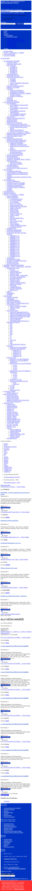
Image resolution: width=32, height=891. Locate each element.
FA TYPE (6, 448)
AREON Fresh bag (12, 406)
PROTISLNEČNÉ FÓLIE (17, 218)
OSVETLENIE (8, 296)
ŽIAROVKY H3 (17, 355)
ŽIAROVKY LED (11, 357)
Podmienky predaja (10, 37)
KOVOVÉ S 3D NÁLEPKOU (17, 277)
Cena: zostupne (5, 633)
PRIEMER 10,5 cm (15, 256)
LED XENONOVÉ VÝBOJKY (18, 344)
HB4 (11, 343)
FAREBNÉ (13, 80)
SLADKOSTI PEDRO (9, 391)
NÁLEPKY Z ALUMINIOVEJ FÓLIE (16, 261)
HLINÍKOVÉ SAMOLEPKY (14, 230)
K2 (4, 455)
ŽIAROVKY (10, 346)
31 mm (15, 365)
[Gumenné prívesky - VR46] (12, 482)
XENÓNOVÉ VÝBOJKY (13, 322)
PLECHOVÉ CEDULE (10, 193)
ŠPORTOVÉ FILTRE (12, 396)
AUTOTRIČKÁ (11, 117)
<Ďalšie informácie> (19, 889)
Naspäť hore (5, 795)
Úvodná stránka (5, 58)
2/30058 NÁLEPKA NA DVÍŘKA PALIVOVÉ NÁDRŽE (14, 776)
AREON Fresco (11, 404)
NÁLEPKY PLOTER (12, 262)
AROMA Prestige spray (13, 421)
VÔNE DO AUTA (8, 403)
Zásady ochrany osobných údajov (16, 39)
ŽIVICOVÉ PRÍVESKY (16, 288)
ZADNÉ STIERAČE (15, 95)
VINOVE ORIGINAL (15, 429)
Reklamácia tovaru (12, 47)
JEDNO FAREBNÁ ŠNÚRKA (18, 283)
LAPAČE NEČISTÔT (12, 74)
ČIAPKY (9, 291)
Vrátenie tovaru (11, 45)
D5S (11, 332)
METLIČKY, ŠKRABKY (16, 164)
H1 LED (12, 388)
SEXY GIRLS (13, 222)
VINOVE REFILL (14, 432)
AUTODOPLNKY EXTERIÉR (12, 61)
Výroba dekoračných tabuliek (12, 808)
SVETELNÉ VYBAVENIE (14, 302)
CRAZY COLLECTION (16, 205)
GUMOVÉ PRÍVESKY (16, 272)
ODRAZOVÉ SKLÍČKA (16, 318)
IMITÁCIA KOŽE (14, 274)
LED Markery (10, 299)
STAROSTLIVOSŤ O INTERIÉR (16, 184)
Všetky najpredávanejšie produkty (11, 614)
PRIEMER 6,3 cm (15, 243)
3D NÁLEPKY (11, 258)
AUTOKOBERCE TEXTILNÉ (18, 114)
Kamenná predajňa (9, 817)
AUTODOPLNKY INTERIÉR (11, 102)
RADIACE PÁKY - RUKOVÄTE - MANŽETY (19, 133)
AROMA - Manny (12, 416)
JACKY (6, 452)
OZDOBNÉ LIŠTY (12, 100)
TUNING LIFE (7, 470)
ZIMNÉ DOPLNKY (12, 161)
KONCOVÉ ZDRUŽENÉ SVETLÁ (19, 312)
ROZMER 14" (13, 68)
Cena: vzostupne (26, 631)
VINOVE (9, 428)
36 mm (15, 366)
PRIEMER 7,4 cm (14, 250)
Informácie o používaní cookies (16, 41)
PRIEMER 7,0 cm (14, 247)
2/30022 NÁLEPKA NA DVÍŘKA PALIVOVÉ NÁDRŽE (15, 724)
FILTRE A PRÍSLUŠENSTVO (15, 155)
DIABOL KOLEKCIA (15, 208)
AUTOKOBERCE (11, 103)
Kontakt (3, 1)
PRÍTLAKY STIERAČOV (16, 90)
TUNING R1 (7, 472)
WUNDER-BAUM (12, 438)
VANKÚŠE (10, 294)
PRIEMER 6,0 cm (15, 240)
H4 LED (12, 387)
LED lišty (12, 309)
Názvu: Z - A (18, 631)
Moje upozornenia (9, 847)
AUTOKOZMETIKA (9, 180)
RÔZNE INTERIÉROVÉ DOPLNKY (16, 134)
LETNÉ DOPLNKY (12, 120)
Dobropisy (7, 844)
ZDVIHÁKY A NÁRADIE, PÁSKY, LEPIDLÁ (18, 159)
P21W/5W (16, 384)
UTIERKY (9, 189)
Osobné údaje (8, 839)
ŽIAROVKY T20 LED (16, 379)
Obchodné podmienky (13, 38)
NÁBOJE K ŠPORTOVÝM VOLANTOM (18, 400)
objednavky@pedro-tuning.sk (10, 3)
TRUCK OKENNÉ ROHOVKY (18, 225)
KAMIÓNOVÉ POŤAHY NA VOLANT (20, 125)
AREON (6, 444)
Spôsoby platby (11, 44)
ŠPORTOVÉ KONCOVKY (14, 401)
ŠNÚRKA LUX (14, 290)
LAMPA (6, 457)
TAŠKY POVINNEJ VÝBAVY (15, 136)
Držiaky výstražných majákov (18, 306)
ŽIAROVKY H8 (17, 356)
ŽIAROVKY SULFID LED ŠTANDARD (20, 363)
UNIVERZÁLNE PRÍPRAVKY (15, 186)
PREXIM (6, 466)
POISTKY (12, 149)
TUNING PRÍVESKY (15, 287)
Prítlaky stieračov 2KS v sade (9, 568)
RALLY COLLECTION (16, 221)
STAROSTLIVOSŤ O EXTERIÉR (16, 183)
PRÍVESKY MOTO (15, 281)
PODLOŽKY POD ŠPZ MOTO (15, 86)
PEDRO (6, 463)
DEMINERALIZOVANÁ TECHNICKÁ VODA (19, 177)
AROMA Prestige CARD (13, 419)
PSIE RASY (13, 219)
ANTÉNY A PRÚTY (12, 62)
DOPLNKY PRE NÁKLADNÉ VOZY (17, 140)
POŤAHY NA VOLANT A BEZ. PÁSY (17, 124)
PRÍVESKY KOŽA (15, 280)
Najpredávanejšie (5, 485)
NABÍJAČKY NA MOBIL (16, 143)
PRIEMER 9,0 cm (15, 255)
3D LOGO (13, 78)
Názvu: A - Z (4, 630)
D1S (11, 325)
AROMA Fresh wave (12, 415)
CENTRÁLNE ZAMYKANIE (14, 139)
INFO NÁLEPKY (14, 212)
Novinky (6, 34)
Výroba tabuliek (8, 35)
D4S (11, 331)
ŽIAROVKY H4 (17, 352)
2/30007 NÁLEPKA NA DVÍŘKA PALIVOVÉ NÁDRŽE (14, 672)
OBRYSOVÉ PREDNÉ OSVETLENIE (20, 315)
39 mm (15, 368)
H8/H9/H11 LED (15, 390)
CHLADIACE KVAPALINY (14, 171)
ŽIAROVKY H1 (17, 353)
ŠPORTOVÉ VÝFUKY (13, 399)
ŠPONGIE (9, 190)
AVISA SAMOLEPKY (12, 197)
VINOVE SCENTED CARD (17, 434)
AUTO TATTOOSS (15, 203)
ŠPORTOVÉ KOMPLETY (17, 130)
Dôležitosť (4, 631)
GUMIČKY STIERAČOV (16, 96)
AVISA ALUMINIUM (12, 196)
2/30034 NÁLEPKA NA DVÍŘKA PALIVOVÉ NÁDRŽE (15, 750)
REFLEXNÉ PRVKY (12, 156)
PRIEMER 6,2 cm (15, 241)
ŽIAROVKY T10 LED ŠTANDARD (19, 359)
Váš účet (3, 835)
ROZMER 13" (13, 67)
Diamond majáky (15, 308)
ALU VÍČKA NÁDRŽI (15, 200)
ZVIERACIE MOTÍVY (16, 227)
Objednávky (7, 842)
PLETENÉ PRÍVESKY (16, 278)
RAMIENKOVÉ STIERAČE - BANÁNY (20, 93)
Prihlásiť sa (7, 5)
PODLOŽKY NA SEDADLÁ (14, 122)
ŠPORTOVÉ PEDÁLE (13, 397)
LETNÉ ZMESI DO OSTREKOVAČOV (17, 172)
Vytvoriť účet (7, 7)
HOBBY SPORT (14, 211)
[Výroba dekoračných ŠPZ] (12, 477)
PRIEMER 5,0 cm (15, 236)
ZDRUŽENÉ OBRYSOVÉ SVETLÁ (19, 321)
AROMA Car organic (12, 413)
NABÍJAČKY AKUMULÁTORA (18, 145)
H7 (11, 338)
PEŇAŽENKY (10, 293)
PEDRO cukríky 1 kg (12, 393)
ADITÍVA (9, 175)
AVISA (5, 445)
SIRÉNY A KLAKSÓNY (13, 87)
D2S (11, 328)
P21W (14, 382)
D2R (11, 327)
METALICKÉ (13, 84)
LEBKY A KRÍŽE (14, 215)
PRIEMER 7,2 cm (14, 249)
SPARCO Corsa (11, 426)
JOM (5, 454)
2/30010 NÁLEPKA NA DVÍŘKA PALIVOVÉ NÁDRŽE (14, 698)
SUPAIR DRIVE (8, 467)
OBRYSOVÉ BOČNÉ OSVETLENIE (20, 313)
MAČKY (12, 216)
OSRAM (6, 461)
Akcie (5, 32)
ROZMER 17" (13, 73)
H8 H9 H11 (13, 340)
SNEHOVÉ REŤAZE (15, 162)
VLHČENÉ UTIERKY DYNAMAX (16, 187)
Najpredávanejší (8, 812)
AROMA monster (12, 418)
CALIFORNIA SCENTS (13, 422)
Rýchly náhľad (20, 487)
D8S (11, 334)
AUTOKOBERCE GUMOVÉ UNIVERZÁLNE (17, 111)
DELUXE (12, 269)
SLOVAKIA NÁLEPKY (13, 263)
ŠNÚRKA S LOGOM (15, 284)
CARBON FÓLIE (11, 228)
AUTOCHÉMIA (8, 169)
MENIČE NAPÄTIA (12, 121)
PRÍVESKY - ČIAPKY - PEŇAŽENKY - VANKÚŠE (17, 266)
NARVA (6, 460)
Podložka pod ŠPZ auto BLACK (9, 520)
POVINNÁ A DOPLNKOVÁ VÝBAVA (14, 265)
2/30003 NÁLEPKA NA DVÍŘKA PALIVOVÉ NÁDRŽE (14, 646)
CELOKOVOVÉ (14, 271)
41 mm (15, 369)
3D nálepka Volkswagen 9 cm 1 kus (11, 543)
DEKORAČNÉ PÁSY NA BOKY (18, 206)
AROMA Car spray (12, 412)
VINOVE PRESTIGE (15, 431)
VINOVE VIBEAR (14, 437)
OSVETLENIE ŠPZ (15, 319)
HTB (5, 451)
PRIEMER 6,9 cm (15, 246)
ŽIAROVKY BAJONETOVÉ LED (19, 381)
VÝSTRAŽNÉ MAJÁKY (13, 305)
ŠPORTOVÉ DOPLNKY (10, 394)
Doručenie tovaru (12, 42)
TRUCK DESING (14, 224)
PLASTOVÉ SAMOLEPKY (14, 231)
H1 (10, 335)
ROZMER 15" (13, 70)
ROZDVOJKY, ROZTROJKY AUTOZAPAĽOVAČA (18, 151)
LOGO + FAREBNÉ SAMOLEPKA (19, 83)
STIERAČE (10, 89)
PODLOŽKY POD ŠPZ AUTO (15, 77)
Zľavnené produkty (9, 809)
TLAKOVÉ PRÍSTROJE (13, 158)
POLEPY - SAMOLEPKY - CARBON (14, 194)
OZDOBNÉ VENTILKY (13, 76)
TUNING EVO (7, 469)
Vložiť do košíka (5, 507)
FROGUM (6, 449)
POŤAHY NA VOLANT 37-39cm (19, 131)
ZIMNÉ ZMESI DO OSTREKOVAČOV (17, 174)
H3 (11, 337)
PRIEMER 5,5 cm (14, 237)
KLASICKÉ (13, 81)
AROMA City (10, 410)
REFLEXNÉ (13, 285)
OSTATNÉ (10, 99)
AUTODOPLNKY (8, 137)
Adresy (6, 845)
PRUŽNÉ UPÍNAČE (12, 165)
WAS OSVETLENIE (12, 310)
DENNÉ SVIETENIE (12, 297)
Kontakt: (3, 849)
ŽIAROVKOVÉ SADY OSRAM (18, 347)
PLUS (5, 464)
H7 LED (12, 385)
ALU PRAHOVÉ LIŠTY (16, 199)
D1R (11, 324)
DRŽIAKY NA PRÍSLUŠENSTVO (16, 118)
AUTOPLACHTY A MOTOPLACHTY (17, 168)
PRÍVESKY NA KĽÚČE (13, 268)
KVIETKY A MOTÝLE (16, 214)
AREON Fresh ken (12, 407)
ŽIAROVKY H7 (17, 350)
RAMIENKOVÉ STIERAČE (17, 92)
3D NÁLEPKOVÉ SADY (13, 259)
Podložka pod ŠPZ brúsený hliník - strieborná (13, 596)
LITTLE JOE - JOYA (12, 424)
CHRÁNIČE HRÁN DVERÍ (14, 64)
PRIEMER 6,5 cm (15, 244)
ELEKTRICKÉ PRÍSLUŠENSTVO (16, 142)
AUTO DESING (14, 202)
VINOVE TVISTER (15, 435)
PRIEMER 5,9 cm (15, 239)
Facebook (6, 801)
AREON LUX (10, 409)
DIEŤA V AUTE (14, 209)
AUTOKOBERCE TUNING (17, 115)
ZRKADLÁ (10, 98)
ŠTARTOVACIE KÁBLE (16, 153)
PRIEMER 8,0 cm (15, 253)
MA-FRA (6, 458)
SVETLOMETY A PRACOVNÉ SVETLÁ (18, 303)
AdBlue (9, 178)
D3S (11, 330)
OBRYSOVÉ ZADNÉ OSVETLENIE (20, 316)
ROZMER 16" (13, 71)
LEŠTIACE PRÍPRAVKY (13, 181)
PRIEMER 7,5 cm (14, 252)
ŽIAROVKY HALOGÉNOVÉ (17, 349)
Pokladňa (4, 22)
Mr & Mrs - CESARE (12, 425)
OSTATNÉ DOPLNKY (13, 167)
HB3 (11, 341)
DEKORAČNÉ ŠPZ (9, 192)
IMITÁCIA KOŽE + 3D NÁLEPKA (19, 275)
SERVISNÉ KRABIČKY (13, 300)
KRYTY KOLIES (11, 65)
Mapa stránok (8, 815)
